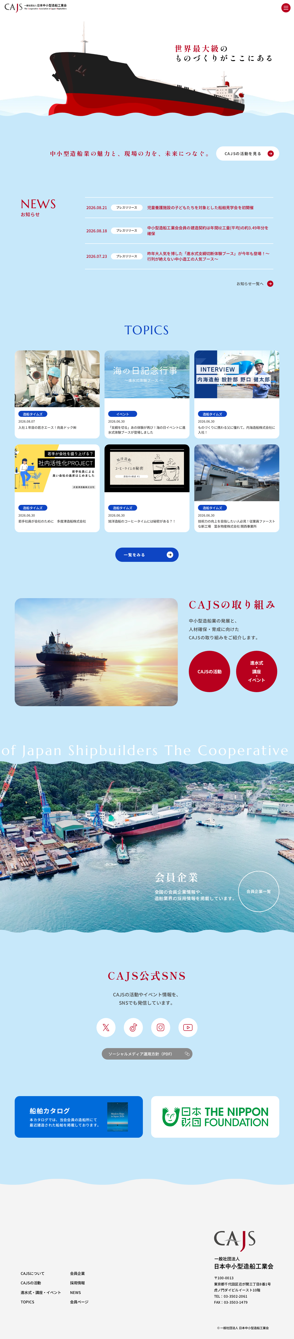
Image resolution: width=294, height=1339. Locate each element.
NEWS (75, 1292)
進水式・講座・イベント (41, 1292)
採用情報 (77, 1282)
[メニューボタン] (286, 7)
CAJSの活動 (31, 1282)
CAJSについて (33, 1273)
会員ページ (79, 1302)
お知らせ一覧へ (250, 283)
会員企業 (77, 1273)
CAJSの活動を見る (243, 153)
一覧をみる (134, 554)
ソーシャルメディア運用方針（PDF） (141, 1054)
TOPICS (27, 1302)
